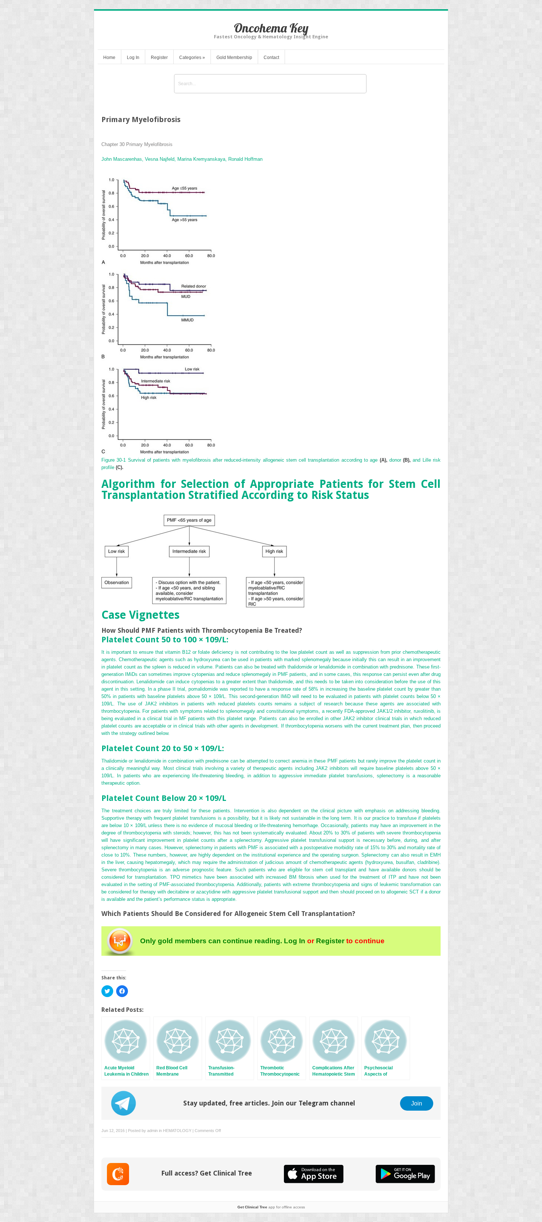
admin (152, 1130)
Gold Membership (234, 57)
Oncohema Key (271, 28)
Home (109, 57)
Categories (192, 57)
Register (159, 57)
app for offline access (271, 1207)
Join (416, 1103)
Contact (271, 57)
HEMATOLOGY (177, 1130)
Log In (133, 57)
